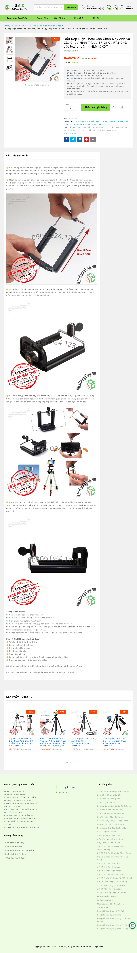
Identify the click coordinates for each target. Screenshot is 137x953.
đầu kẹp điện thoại (77, 127)
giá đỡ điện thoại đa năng (109, 889)
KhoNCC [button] (78, 18)
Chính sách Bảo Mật (13, 846)
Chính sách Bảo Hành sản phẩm (19, 850)
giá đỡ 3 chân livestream (109, 867)
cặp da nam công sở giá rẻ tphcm (113, 806)
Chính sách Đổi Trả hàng (15, 854)
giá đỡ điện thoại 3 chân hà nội (112, 882)
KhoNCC (74, 51)
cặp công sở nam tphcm (109, 799)
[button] (15, 734)
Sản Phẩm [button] (59, 18)
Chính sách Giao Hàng (14, 843)
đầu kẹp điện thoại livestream (102, 130)
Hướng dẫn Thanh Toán (14, 858)
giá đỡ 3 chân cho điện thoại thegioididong (111, 847)
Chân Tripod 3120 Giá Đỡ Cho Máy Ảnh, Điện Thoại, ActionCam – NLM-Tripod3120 (114, 742)
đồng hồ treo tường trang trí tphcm (114, 925)
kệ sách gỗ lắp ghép (107, 896)
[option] (21, 732)
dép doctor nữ (104, 828)
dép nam (123, 828)
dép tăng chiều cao (106, 832)
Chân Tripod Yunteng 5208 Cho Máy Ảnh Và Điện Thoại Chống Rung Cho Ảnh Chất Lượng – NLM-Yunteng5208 (53, 742)
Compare (122, 107)
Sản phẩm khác (94, 124)
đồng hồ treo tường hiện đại (110, 911)
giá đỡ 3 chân (113, 843)
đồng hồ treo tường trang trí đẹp (112, 929)
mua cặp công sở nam (107, 904)
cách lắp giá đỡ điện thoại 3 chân (113, 791)
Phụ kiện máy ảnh (78, 124)
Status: (67, 62)
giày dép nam (103, 839)
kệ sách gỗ (102, 893)
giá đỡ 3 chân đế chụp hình (110, 874)
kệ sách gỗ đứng (105, 900)
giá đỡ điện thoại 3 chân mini (111, 885)
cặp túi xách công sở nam (109, 817)
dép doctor (102, 824)
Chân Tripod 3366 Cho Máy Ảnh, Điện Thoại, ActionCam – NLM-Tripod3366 (83, 742)
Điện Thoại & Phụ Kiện (85, 121)
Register (129, 8)
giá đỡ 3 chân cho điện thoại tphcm (114, 853)
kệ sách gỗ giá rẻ (117, 893)
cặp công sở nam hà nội (108, 795)
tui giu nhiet (103, 907)
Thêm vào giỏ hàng (96, 107)
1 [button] (67, 762)
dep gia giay (103, 821)
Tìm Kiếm (71, 7)
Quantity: (67, 104)
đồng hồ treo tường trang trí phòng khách (113, 919)
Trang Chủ (42, 18)
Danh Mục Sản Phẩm (17, 18)
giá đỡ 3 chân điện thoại (109, 871)
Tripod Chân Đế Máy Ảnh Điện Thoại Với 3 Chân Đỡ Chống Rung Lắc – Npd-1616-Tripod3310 (21, 742)
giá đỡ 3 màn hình (105, 878)
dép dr (115, 828)
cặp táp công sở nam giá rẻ (110, 813)
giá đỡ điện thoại (123, 878)
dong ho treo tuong (119, 821)
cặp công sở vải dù (106, 802)
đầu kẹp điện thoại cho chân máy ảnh (105, 127)
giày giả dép (117, 839)
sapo (121, 904)
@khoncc (70, 787)
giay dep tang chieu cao (108, 835)
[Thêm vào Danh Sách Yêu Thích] (115, 107)
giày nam (101, 843)
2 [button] (70, 762)
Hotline (90, 6)
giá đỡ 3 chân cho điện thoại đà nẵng (112, 858)
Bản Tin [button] (96, 18)
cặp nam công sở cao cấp (109, 810)
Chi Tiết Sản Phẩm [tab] (17, 155)
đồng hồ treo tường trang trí (110, 915)
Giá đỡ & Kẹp (102, 121)
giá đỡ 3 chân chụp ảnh (108, 863)
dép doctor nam (116, 824)
